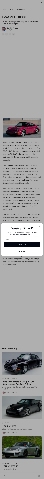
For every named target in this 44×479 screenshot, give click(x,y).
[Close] (39, 226)
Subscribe (22, 244)
